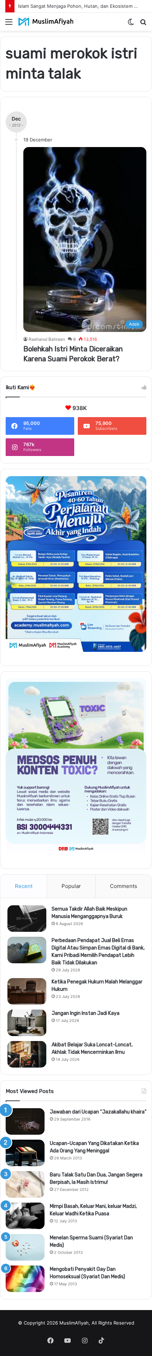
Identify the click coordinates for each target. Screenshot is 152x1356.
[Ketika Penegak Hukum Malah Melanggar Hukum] (26, 991)
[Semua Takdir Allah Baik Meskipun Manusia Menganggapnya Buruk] (26, 918)
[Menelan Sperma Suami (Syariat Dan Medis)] (25, 1247)
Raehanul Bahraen (47, 339)
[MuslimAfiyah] (46, 22)
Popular (71, 886)
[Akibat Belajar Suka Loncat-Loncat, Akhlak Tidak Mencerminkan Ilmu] (26, 1054)
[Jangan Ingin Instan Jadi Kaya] (26, 1023)
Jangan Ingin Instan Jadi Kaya (85, 1013)
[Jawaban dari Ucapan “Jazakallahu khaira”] (25, 1121)
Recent (24, 886)
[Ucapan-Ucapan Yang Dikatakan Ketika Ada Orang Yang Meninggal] (25, 1153)
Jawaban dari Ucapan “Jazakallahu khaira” (98, 1112)
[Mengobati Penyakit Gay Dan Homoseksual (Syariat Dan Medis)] (25, 1279)
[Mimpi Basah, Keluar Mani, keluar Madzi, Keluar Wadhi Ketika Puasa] (25, 1216)
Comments (123, 886)
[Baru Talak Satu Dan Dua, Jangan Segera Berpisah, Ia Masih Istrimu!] (25, 1184)
